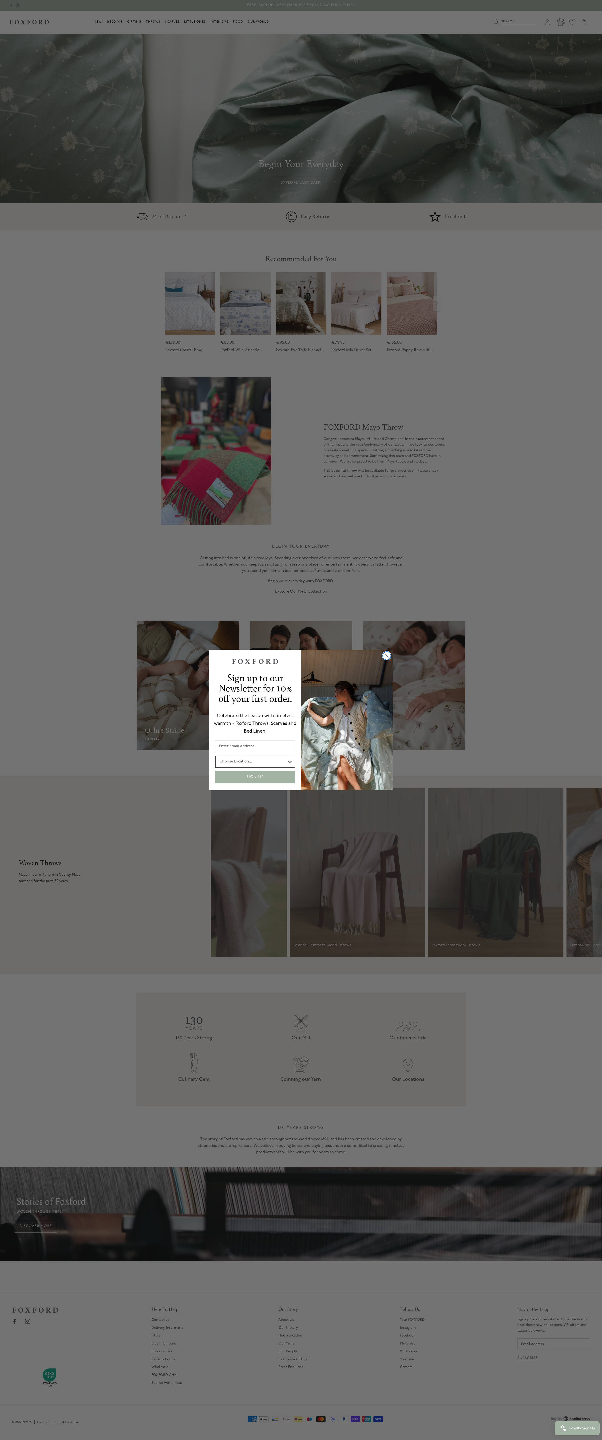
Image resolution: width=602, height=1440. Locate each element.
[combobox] (253, 761)
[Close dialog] (387, 656)
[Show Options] (290, 761)
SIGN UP (255, 777)
